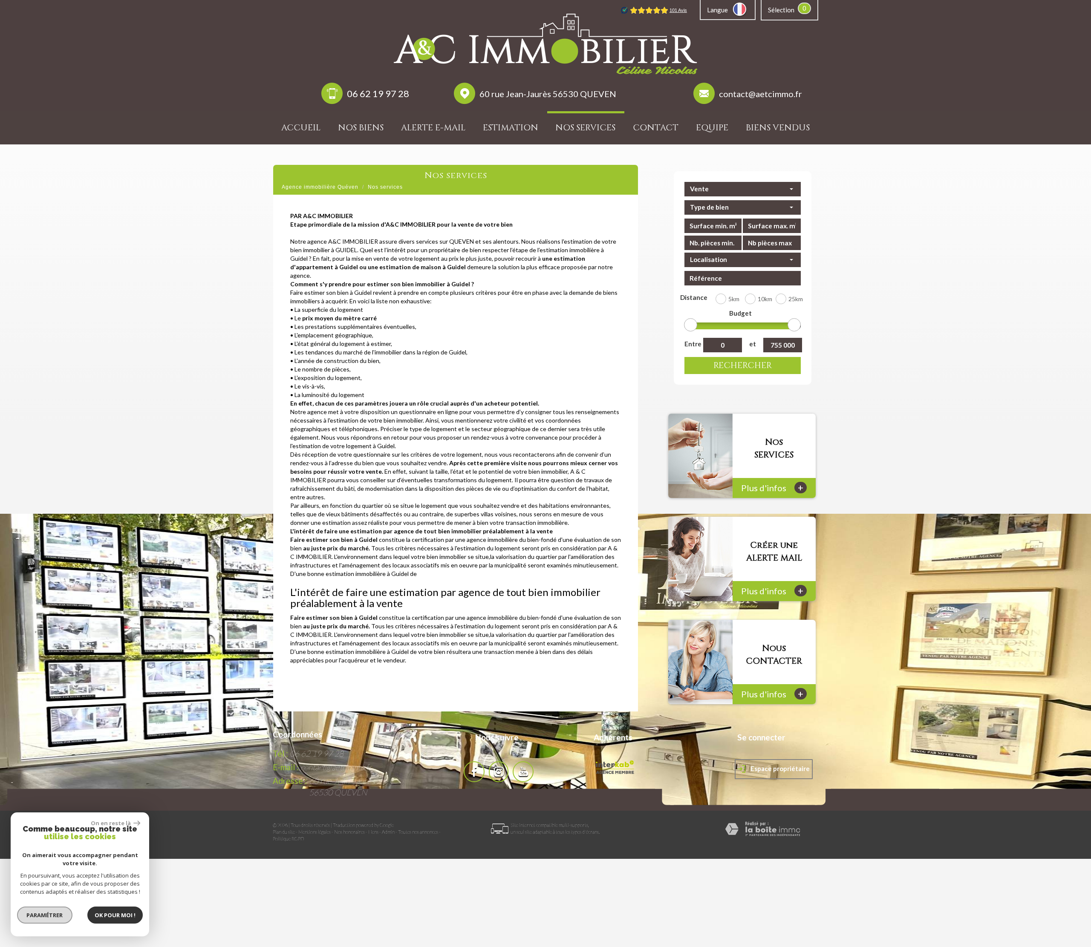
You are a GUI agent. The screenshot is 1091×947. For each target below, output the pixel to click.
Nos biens (361, 127)
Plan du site (284, 832)
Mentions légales (314, 832)
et (752, 344)
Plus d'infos (772, 487)
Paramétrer (45, 915)
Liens (373, 832)
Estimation (510, 127)
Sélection (781, 10)
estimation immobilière (356, 573)
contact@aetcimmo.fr (760, 94)
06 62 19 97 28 (378, 93)
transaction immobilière (536, 522)
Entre (692, 344)
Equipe (712, 127)
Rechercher (742, 365)
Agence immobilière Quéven (320, 187)
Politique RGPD (288, 838)
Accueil (300, 127)
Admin (388, 832)
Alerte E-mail (433, 127)
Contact (655, 127)
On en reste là (111, 823)
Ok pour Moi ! (115, 915)
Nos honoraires (349, 832)
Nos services (585, 127)
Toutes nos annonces (418, 832)
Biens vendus (778, 127)
